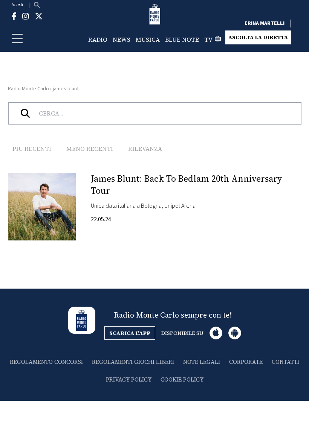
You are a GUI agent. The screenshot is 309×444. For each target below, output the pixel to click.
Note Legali (201, 362)
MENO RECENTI (89, 148)
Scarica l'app (129, 333)
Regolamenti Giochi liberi (133, 362)
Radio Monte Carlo (28, 89)
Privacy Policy (128, 379)
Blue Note (182, 39)
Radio (97, 39)
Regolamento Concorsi (46, 362)
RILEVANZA (145, 148)
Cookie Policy (182, 379)
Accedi (17, 5)
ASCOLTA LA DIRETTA (258, 37)
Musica (148, 39)
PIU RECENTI (31, 148)
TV (208, 39)
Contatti (285, 362)
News (121, 39)
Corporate (246, 362)
